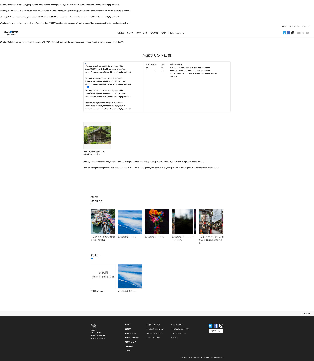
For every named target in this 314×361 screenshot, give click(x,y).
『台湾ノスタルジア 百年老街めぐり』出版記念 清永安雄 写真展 (211, 240)
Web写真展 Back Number (155, 329)
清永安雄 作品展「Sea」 (127, 237)
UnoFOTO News (130, 333)
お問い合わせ (306, 26)
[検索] (303, 33)
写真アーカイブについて (155, 333)
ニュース (130, 33)
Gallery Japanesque (177, 33)
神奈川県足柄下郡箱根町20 (93, 152)
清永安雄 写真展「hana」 (155, 237)
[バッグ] (307, 33)
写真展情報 (154, 33)
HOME (284, 26)
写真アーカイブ (141, 33)
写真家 (163, 33)
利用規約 (174, 338)
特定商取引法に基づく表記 (180, 329)
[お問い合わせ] (299, 33)
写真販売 (121, 33)
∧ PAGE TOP (305, 314)
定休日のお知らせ (98, 291)
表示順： (163, 65)
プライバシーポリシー (178, 333)
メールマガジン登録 (153, 338)
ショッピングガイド (294, 26)
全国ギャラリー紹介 (153, 325)
